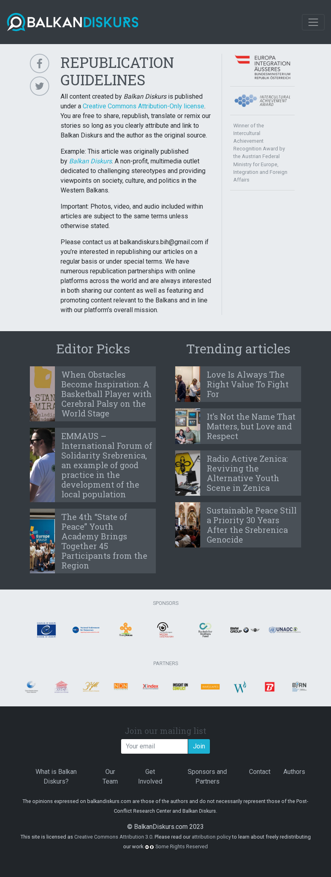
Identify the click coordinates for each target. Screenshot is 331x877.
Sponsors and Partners (207, 776)
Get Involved (150, 776)
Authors (294, 772)
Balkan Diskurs (90, 161)
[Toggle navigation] (313, 22)
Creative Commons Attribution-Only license (143, 106)
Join (199, 746)
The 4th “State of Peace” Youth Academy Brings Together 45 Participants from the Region (104, 541)
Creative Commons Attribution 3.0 (113, 837)
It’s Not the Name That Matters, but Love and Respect (251, 426)
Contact (259, 772)
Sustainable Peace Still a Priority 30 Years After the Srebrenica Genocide (252, 525)
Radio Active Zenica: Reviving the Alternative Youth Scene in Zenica (247, 473)
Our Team (110, 776)
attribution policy (211, 837)
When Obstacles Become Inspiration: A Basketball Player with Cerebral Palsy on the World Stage (106, 393)
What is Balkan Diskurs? (56, 776)
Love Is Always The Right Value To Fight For (248, 384)
